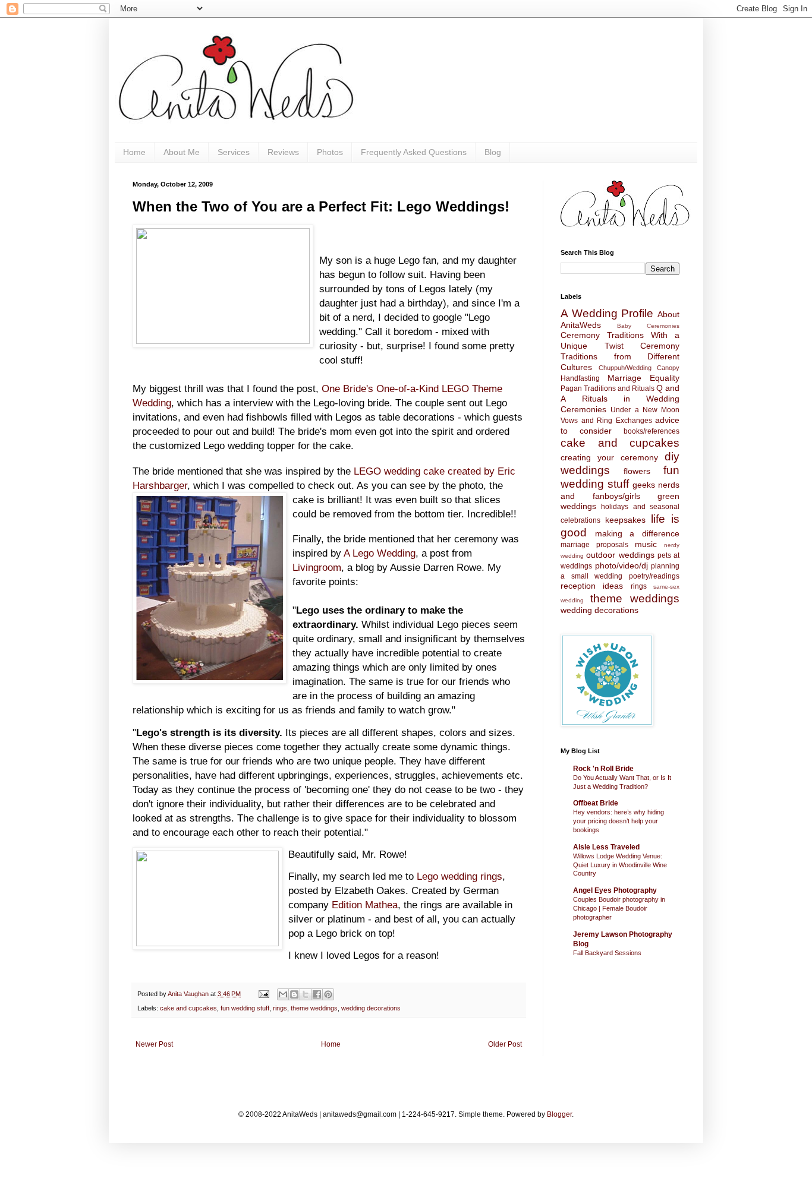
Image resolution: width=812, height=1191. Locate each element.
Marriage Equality (643, 378)
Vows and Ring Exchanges (606, 420)
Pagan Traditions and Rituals (607, 388)
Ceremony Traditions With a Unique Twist (620, 340)
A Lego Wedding (380, 553)
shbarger (168, 485)
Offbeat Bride (595, 803)
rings (280, 1008)
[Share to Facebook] (317, 994)
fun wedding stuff (245, 1008)
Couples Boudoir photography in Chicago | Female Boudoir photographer (619, 908)
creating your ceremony (609, 457)
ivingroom (319, 567)
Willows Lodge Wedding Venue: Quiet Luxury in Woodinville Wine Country (620, 864)
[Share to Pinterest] (328, 994)
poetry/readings (654, 576)
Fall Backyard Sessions (607, 952)
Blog (492, 152)
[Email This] (283, 994)
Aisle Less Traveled (606, 847)
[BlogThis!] (294, 994)
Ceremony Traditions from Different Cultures (620, 356)
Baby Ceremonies (648, 326)
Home (134, 152)
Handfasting (580, 378)
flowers (637, 471)
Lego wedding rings (459, 876)
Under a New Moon (644, 410)
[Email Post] (263, 993)
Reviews (283, 152)
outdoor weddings (620, 555)
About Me (181, 152)
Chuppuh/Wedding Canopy (639, 367)
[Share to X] (305, 994)
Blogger (559, 1114)
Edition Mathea (365, 905)
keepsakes (625, 520)
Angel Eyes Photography (615, 890)
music (646, 544)
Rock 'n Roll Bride (603, 768)
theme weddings (314, 1008)
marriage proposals (594, 545)
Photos (330, 152)
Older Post (505, 1044)
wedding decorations (371, 1008)
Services (234, 152)
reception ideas (592, 585)
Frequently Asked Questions (414, 152)
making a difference (637, 533)
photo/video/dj (621, 565)
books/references (651, 431)
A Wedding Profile (607, 313)
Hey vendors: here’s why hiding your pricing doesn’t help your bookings (618, 820)
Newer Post (154, 1044)
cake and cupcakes (188, 1008)
